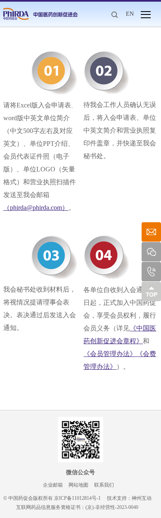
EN (130, 14)
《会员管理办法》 (109, 353)
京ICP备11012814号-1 (77, 498)
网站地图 (78, 485)
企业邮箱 (53, 485)
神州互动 (142, 498)
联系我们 (104, 485)
